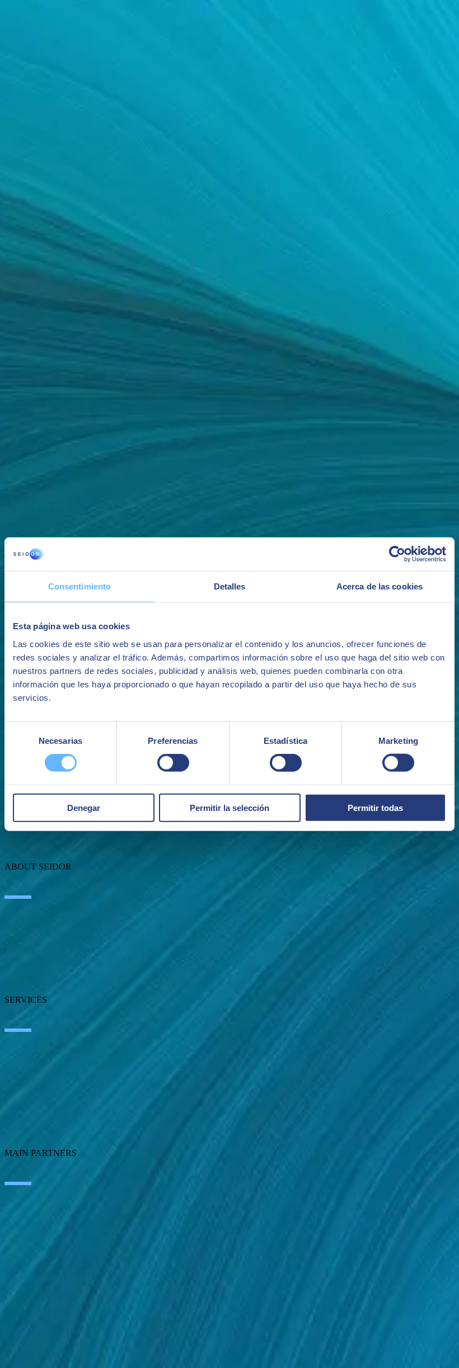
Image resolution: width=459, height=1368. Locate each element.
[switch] (173, 763)
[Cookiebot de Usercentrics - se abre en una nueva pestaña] (397, 554)
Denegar (83, 807)
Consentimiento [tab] (79, 586)
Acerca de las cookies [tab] (379, 586)
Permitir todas (375, 807)
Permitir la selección (229, 807)
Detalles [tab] (230, 586)
